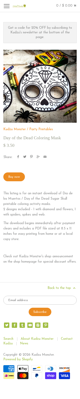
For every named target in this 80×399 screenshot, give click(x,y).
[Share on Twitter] (25, 157)
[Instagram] (37, 325)
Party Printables (41, 129)
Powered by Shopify (18, 359)
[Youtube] (30, 325)
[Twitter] (6, 325)
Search (8, 339)
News (24, 343)
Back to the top (60, 288)
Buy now (14, 177)
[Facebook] (14, 325)
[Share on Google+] (38, 157)
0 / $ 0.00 (65, 6)
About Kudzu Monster (37, 339)
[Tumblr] (22, 325)
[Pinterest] (45, 325)
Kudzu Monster (14, 129)
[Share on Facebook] (18, 157)
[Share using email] (45, 157)
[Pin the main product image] (31, 157)
